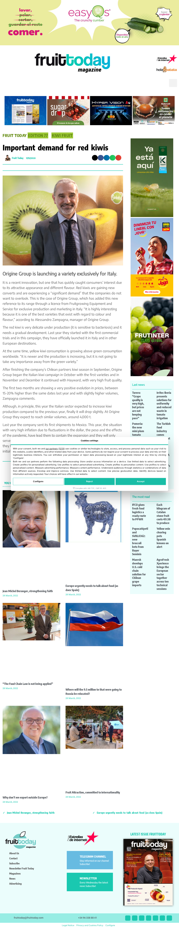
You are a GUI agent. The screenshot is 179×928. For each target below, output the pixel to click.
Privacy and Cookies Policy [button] (89, 925)
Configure (38, 481)
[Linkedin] (148, 918)
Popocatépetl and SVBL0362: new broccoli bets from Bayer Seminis (140, 541)
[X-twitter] (128, 918)
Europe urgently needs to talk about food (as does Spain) (129, 812)
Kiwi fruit (62, 135)
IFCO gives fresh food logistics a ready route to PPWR (139, 512)
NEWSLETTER (88, 878)
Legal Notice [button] (68, 925)
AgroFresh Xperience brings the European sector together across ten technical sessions (163, 574)
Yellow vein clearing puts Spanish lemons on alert (163, 538)
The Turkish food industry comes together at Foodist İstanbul (164, 434)
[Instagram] (134, 918)
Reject (89, 481)
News (12, 878)
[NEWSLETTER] (73, 879)
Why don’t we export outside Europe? (25, 797)
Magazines (15, 873)
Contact (13, 858)
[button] (161, 85)
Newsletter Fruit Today (21, 868)
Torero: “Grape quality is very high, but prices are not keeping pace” (138, 405)
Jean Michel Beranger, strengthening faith (28, 591)
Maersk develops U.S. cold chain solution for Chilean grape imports (139, 572)
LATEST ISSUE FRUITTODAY (148, 834)
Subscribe (14, 863)
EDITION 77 (38, 135)
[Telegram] (162, 918)
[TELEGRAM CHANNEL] (73, 858)
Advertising (15, 883)
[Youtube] (155, 918)
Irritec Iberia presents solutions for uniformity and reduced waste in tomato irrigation (164, 405)
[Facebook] (141, 918)
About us (14, 853)
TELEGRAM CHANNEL (93, 856)
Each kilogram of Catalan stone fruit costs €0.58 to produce (164, 514)
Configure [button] (110, 925)
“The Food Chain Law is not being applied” (28, 684)
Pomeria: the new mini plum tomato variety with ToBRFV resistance (139, 434)
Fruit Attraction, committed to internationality (93, 792)
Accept (141, 481)
